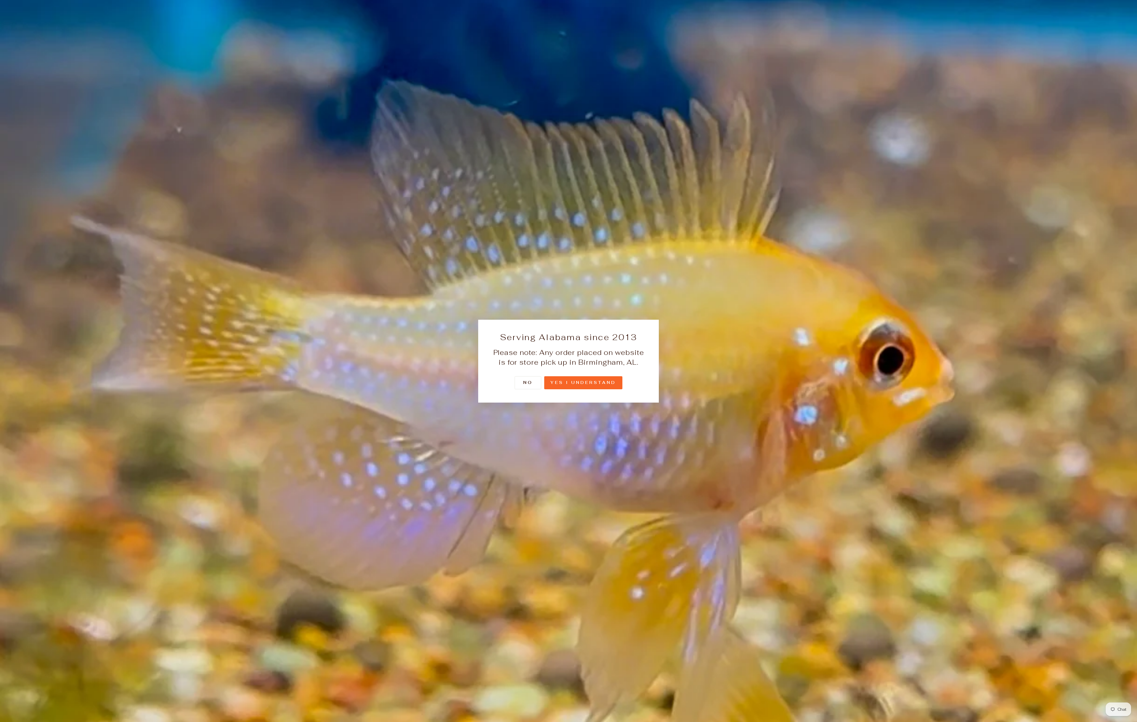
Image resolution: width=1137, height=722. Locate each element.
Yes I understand (583, 382)
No (528, 382)
